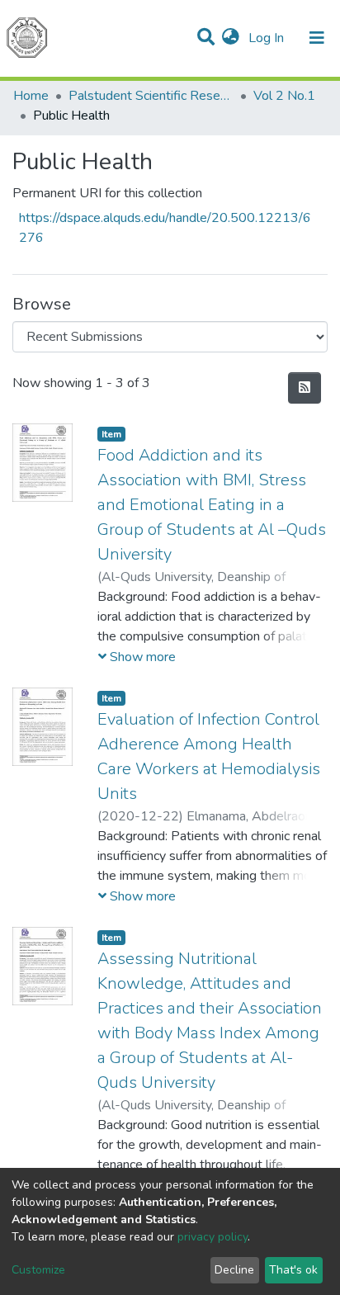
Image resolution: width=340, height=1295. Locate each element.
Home (31, 96)
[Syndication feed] (304, 388)
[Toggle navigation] (317, 37)
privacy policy (212, 1237)
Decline (234, 1270)
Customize (38, 1270)
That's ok (293, 1270)
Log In (267, 38)
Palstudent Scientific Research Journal (151, 96)
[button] (230, 38)
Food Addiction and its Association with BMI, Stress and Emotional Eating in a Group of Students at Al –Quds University (211, 504)
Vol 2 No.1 (284, 96)
